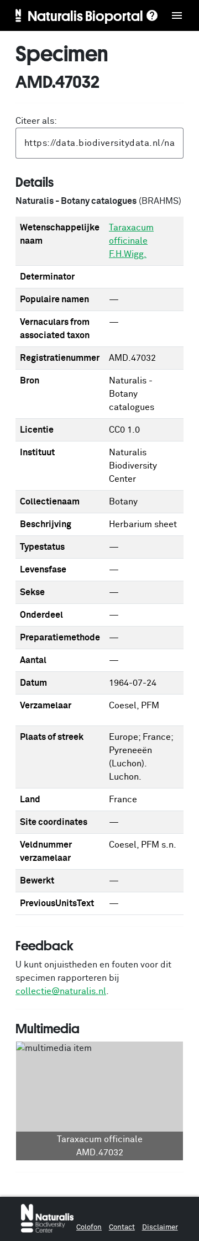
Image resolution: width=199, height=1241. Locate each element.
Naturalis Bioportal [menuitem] (85, 15)
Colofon (89, 1227)
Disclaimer (160, 1227)
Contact (122, 1227)
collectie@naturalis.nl (60, 991)
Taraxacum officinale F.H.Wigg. (131, 241)
